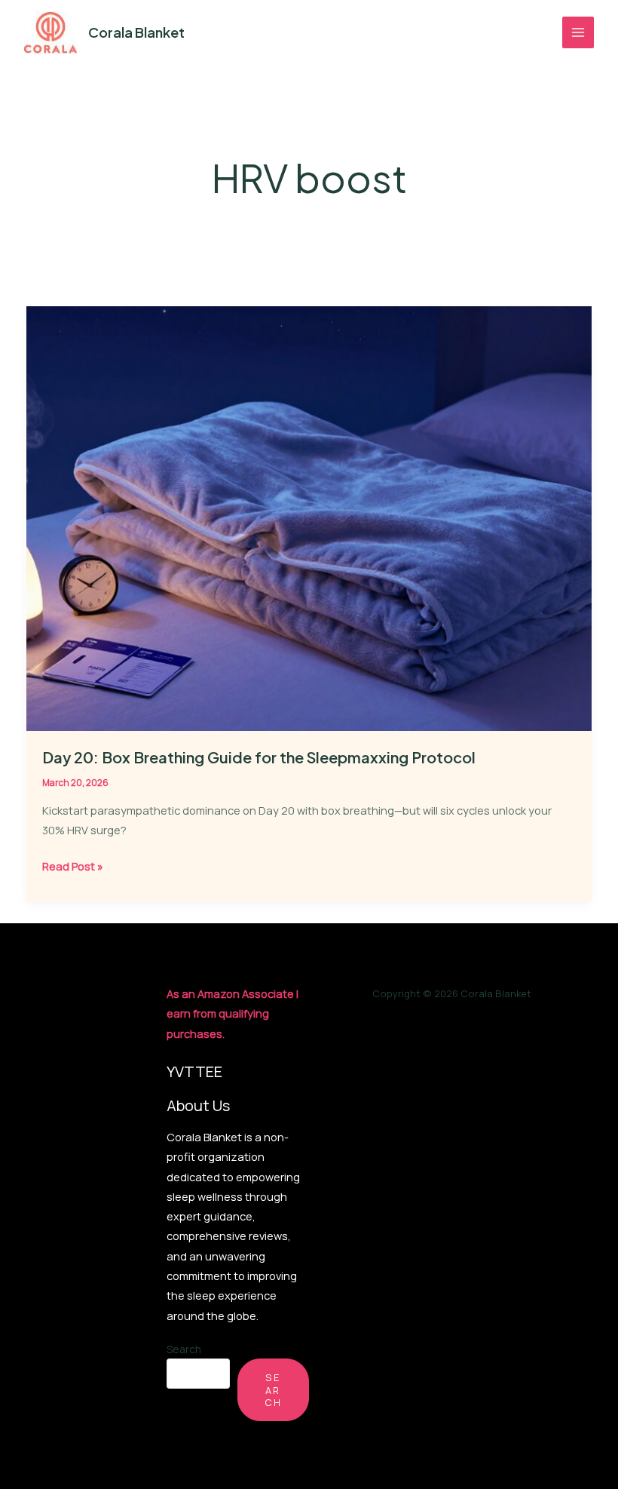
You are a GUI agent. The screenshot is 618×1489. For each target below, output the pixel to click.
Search (184, 1349)
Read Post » (72, 867)
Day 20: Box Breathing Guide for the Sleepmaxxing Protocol (259, 757)
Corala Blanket (136, 32)
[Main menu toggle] (578, 32)
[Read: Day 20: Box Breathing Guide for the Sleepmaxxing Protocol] (309, 517)
